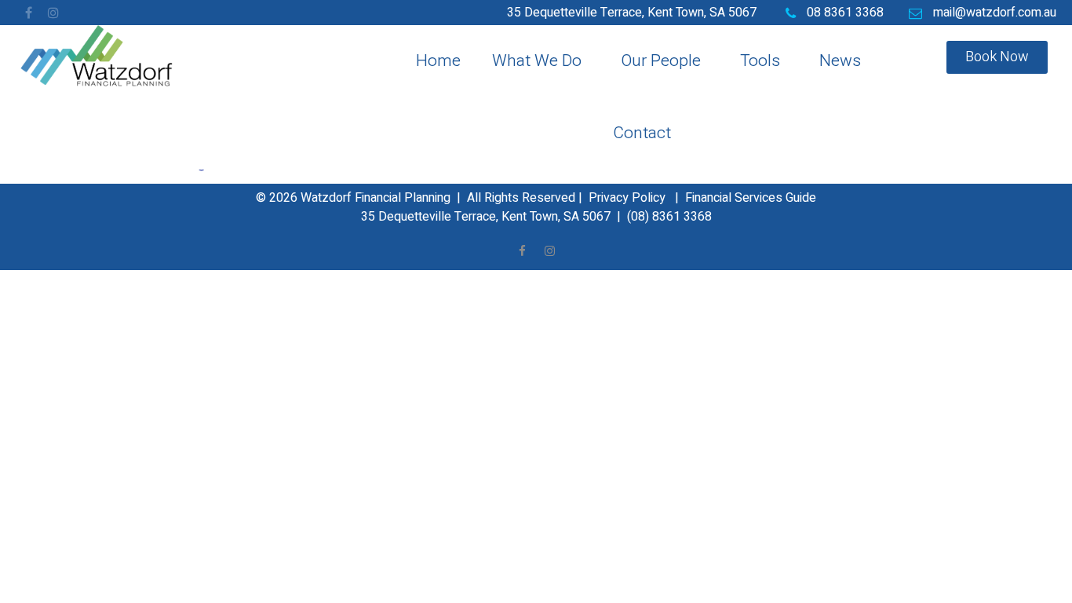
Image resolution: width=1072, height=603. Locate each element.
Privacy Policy (627, 197)
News (840, 61)
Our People (661, 61)
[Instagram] (53, 12)
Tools (760, 61)
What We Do (537, 61)
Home (438, 61)
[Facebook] (28, 12)
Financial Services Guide (750, 197)
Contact (642, 133)
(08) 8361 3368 (669, 216)
